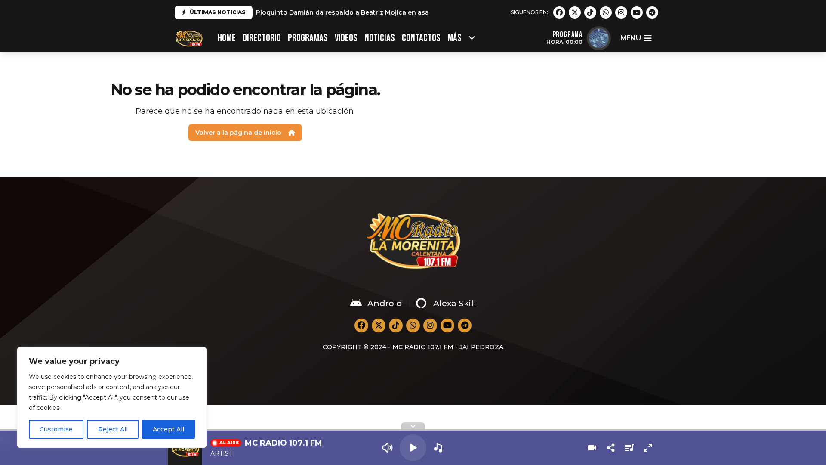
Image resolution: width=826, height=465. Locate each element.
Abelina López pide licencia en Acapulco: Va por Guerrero (348, 12)
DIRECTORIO (262, 38)
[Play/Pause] (413, 447)
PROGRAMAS (308, 38)
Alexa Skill (454, 303)
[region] (111, 397)
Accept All (168, 429)
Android (384, 303)
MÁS (454, 38)
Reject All (113, 429)
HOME (227, 38)
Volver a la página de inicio (238, 132)
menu (630, 38)
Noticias (379, 38)
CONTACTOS (421, 38)
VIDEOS (346, 38)
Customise (56, 429)
